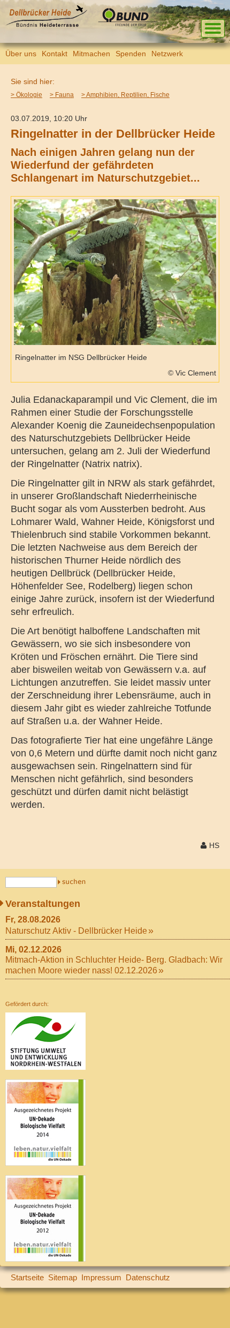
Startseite (27, 1277)
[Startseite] (46, 24)
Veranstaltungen (42, 903)
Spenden (131, 53)
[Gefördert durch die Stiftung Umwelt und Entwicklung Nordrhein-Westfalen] (45, 1067)
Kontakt (54, 53)
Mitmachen (91, 53)
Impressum (101, 1277)
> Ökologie (26, 95)
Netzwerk (167, 53)
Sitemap (62, 1277)
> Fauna (62, 95)
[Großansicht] (115, 341)
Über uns (20, 53)
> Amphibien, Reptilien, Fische (125, 95)
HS (214, 845)
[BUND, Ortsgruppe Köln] (129, 24)
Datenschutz (148, 1277)
